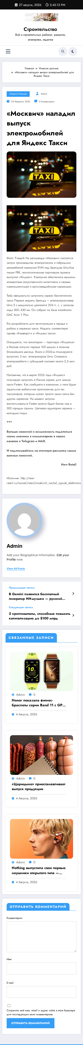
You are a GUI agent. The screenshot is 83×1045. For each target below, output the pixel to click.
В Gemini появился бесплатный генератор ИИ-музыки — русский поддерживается (35, 596)
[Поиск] (62, 51)
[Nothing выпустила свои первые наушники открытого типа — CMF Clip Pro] (41, 839)
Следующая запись (21, 607)
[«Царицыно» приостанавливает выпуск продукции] (41, 755)
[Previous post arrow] (73, 593)
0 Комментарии (46, 101)
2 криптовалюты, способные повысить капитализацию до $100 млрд (39, 616)
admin (44, 93)
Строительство (40, 29)
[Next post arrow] (73, 615)
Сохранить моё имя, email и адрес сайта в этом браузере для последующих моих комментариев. (41, 1012)
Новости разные (18, 93)
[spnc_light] (72, 51)
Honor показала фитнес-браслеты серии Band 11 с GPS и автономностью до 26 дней (38, 703)
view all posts (16, 568)
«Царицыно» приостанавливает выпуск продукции (38, 786)
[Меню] (8, 51)
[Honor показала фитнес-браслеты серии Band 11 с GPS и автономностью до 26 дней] (41, 671)
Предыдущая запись (22, 587)
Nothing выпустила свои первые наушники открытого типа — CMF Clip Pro (39, 870)
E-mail (10, 983)
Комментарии (14, 918)
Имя (9, 959)
